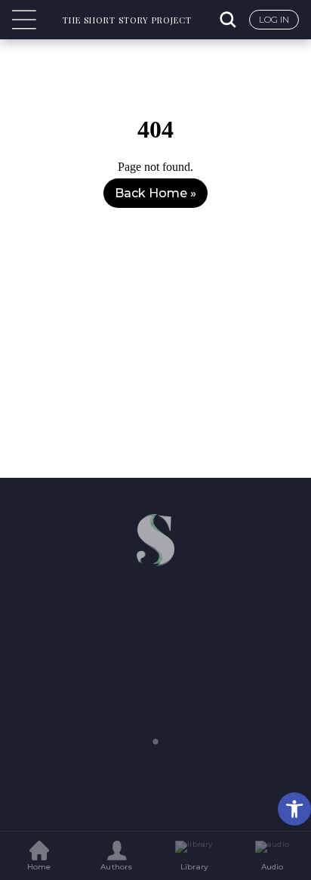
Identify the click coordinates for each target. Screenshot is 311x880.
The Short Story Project (127, 20)
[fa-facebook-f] (127, 602)
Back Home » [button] (155, 193)
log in (274, 19)
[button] (294, 809)
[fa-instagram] (184, 602)
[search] (229, 19)
